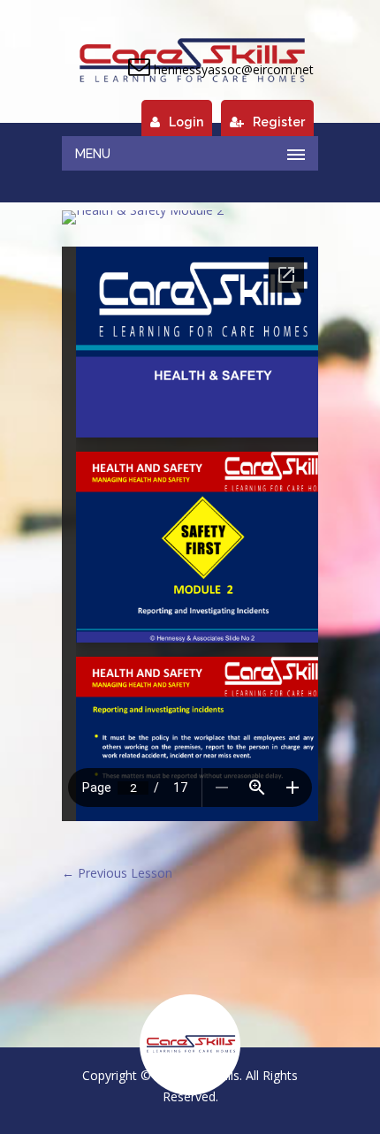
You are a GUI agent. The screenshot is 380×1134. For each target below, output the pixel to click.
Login (186, 122)
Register (279, 122)
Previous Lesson (117, 872)
